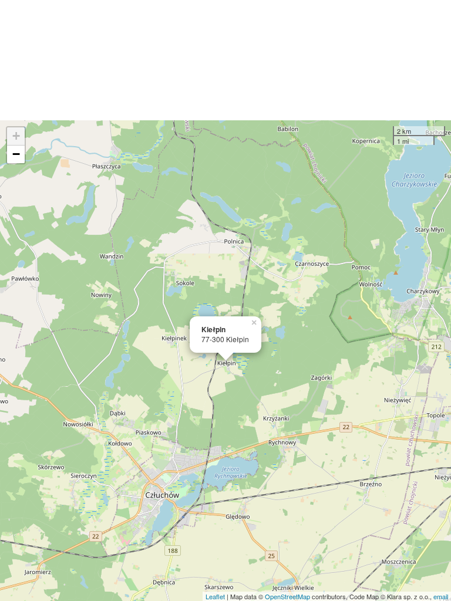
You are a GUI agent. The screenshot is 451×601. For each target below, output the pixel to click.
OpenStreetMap (287, 596)
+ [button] (16, 136)
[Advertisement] (225, 60)
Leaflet (215, 596)
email (440, 596)
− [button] (16, 154)
